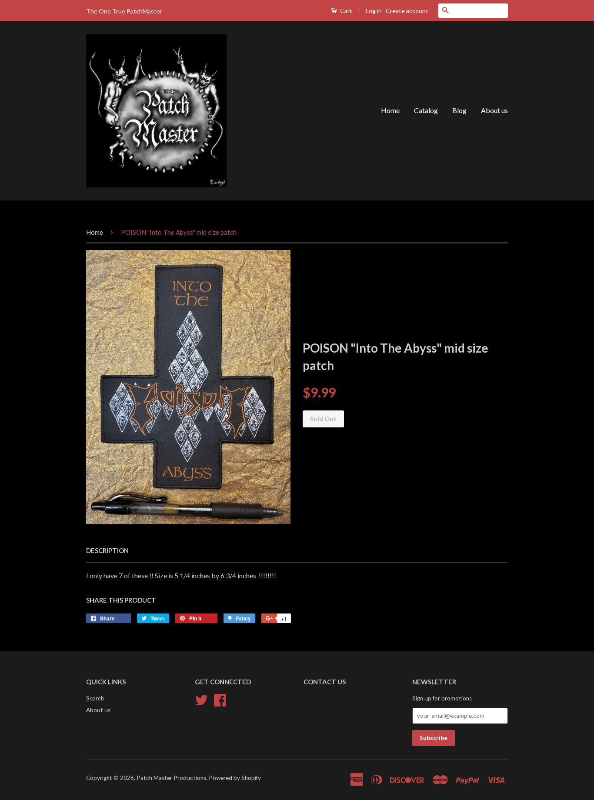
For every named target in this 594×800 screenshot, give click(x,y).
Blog (459, 110)
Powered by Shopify (235, 777)
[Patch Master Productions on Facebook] (220, 698)
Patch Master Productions (171, 777)
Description (107, 550)
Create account (407, 10)
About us (494, 110)
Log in (374, 10)
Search (95, 698)
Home (390, 110)
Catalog (426, 110)
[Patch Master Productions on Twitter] (201, 698)
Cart (345, 10)
